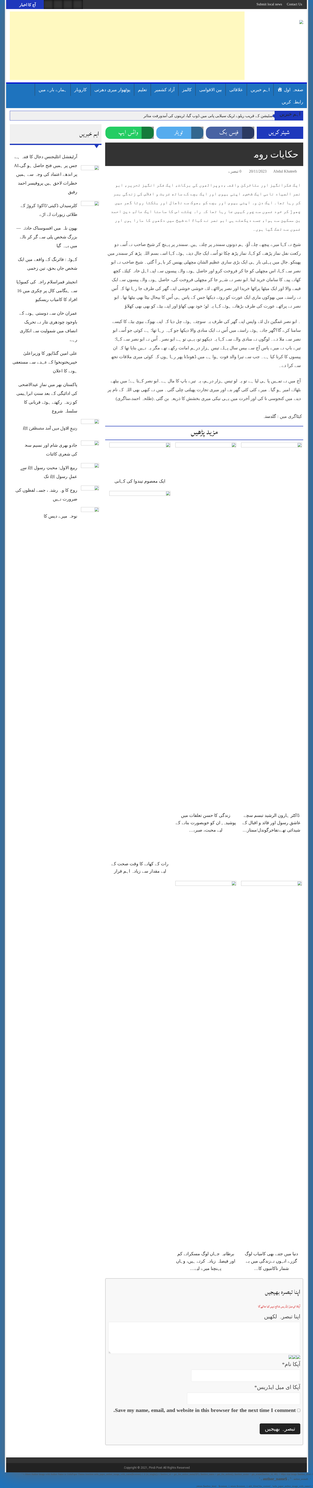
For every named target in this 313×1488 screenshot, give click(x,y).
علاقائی (236, 89)
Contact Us (294, 4)
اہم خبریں (260, 89)
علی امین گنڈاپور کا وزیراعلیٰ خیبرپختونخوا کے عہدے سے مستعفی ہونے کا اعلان (44, 362)
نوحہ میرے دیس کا (60, 516)
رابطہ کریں (292, 102)
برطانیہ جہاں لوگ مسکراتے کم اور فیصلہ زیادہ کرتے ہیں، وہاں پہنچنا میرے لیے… (205, 1261)
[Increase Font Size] (116, 172)
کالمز (187, 89)
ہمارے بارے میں (53, 89)
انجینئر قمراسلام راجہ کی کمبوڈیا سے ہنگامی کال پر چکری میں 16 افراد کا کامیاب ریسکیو (46, 290)
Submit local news (269, 4)
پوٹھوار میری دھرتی (112, 89)
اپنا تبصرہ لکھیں (282, 1316)
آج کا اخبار (27, 4)
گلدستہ (269, 416)
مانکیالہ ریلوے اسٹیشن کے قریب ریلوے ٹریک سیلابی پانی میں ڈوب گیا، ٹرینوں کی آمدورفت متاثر (220, 116)
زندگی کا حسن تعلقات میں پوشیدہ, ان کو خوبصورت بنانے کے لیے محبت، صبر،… (206, 823)
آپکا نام (291, 1364)
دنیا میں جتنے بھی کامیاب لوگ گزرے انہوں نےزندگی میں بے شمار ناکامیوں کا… (271, 1261)
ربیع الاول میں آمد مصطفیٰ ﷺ (50, 428)
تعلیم (142, 89)
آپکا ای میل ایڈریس (277, 1387)
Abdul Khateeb (285, 171)
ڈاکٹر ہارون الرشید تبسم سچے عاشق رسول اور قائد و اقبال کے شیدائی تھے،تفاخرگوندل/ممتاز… (271, 823)
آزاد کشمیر (165, 89)
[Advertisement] (127, 45)
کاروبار (80, 89)
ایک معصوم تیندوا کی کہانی (139, 481)
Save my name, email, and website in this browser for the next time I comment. (204, 1410)
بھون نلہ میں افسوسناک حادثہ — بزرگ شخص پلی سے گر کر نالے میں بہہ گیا (46, 237)
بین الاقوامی (210, 89)
